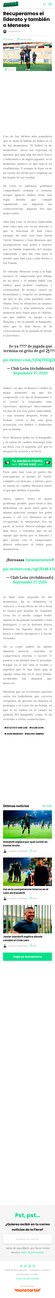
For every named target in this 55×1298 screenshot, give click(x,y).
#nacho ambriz (34, 733)
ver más (47, 806)
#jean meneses (13, 733)
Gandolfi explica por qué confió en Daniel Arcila (25, 843)
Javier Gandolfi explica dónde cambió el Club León (22, 938)
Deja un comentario (27, 957)
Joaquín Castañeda (18, 851)
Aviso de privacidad (27, 1278)
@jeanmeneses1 (39, 560)
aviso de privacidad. (32, 1252)
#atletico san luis (16, 727)
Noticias (10, 39)
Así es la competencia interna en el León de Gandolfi (25, 891)
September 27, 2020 (30, 373)
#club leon (36, 727)
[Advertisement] (27, 103)
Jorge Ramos (14, 31)
